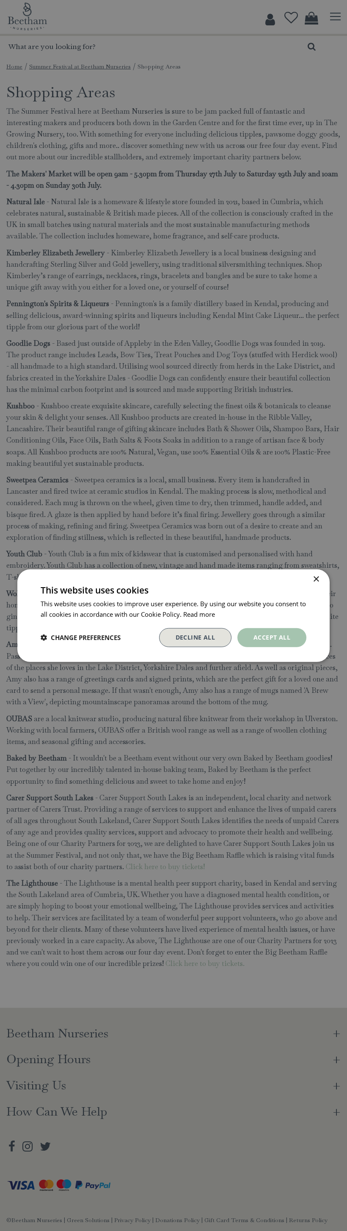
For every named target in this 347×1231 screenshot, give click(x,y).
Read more (199, 614)
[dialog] (173, 615)
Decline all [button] (195, 637)
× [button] (316, 579)
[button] (81, 637)
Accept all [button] (271, 637)
